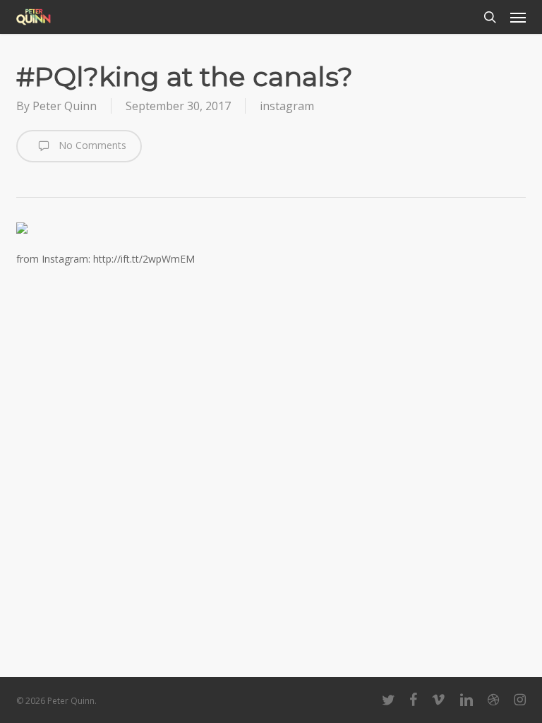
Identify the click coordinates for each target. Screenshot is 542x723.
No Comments (91, 145)
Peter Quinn (64, 106)
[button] (518, 17)
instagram (287, 106)
